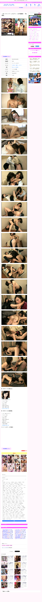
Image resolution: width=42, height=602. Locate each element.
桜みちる (13, 67)
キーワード (3, 474)
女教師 (17, 65)
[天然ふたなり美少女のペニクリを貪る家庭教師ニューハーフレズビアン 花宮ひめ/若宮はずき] (17, 467)
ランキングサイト (39, 2)
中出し (35, 33)
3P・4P (34, 36)
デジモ (38, 36)
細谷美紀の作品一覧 (6, 425)
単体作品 (31, 36)
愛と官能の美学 (34, 52)
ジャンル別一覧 (34, 2)
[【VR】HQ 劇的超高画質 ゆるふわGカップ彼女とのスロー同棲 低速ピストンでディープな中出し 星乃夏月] (5, 467)
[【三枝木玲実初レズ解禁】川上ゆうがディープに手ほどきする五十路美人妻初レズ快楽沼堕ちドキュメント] (24, 467)
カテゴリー (3, 477)
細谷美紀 (17, 67)
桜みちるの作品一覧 (6, 408)
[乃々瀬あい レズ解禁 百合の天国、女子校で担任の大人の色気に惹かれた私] (11, 467)
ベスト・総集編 (31, 30)
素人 (37, 33)
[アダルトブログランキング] (33, 46)
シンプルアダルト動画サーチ (34, 50)
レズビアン (20, 65)
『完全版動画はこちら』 (6, 56)
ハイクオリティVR (37, 30)
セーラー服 (31, 33)
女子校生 (13, 65)
